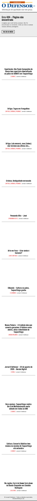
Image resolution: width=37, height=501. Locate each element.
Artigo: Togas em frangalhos (18, 108)
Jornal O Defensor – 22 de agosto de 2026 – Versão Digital (18, 368)
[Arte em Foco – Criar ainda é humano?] (18, 237)
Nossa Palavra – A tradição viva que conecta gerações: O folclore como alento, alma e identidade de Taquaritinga (18, 328)
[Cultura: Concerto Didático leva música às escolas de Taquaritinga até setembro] (18, 430)
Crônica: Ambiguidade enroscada (18, 181)
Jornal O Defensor (21, 76)
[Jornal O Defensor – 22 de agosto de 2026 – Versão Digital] (18, 353)
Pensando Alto (13, 218)
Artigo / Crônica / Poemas (13, 111)
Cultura (13, 490)
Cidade (13, 76)
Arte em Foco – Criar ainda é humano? (18, 251)
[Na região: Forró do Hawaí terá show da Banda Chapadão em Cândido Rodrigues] (18, 469)
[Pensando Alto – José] (18, 202)
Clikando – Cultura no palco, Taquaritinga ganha (18, 289)
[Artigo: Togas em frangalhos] (18, 95)
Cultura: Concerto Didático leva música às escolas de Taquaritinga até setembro (18, 446)
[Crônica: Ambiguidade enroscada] (18, 167)
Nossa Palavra (13, 334)
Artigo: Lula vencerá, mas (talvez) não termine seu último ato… (18, 144)
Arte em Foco (13, 255)
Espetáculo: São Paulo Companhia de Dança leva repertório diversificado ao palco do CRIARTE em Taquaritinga (18, 71)
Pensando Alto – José (18, 216)
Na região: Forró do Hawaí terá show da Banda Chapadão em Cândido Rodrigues (18, 485)
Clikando (13, 293)
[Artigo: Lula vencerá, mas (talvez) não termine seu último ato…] (18, 130)
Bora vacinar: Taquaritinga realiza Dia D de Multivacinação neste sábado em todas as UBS (18, 406)
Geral (13, 372)
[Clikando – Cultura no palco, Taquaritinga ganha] (18, 274)
